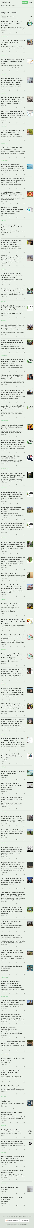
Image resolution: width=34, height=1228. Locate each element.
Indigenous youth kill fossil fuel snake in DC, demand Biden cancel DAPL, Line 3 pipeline (12, 656)
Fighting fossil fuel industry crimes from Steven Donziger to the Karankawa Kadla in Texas (13, 308)
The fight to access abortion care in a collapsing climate (13, 290)
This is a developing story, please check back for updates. (12, 280)
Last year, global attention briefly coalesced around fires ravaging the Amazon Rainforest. (13, 898)
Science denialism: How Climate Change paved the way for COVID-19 (12, 799)
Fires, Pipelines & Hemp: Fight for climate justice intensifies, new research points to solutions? (12, 494)
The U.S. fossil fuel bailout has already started (11, 922)
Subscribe (24, 2)
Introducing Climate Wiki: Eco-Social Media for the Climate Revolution (11, 23)
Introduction (4, 760)
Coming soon (5, 1101)
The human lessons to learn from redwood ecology (12, 1171)
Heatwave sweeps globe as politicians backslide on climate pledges (12, 227)
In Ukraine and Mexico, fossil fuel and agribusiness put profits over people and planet (12, 408)
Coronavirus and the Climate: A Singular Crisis (11, 967)
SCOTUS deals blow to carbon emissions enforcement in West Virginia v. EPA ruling (12, 275)
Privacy (15, 1216)
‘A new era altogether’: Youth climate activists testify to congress (10, 1072)
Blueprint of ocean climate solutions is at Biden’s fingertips (12, 165)
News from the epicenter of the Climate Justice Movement (12, 549)
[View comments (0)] (10, 33)
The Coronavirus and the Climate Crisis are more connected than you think (12, 952)
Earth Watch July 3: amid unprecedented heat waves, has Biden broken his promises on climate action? (12, 587)
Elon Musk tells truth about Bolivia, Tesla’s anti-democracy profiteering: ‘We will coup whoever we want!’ (13, 740)
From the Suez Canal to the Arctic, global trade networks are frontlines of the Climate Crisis (12, 671)
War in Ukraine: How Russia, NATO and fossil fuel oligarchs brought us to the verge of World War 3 (13, 392)
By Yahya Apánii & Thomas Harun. (10, 103)
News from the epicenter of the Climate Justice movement (12, 499)
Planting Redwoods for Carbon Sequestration (11, 1198)
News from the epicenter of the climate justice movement (11, 530)
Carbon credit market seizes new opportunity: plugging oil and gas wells (12, 61)
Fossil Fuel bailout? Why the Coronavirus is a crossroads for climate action (12, 937)
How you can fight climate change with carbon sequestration (12, 1157)
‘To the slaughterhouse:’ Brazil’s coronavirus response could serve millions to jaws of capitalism (12, 880)
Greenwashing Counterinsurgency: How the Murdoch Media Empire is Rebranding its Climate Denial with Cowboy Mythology (13, 113)
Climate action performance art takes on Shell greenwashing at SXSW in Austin (12, 377)
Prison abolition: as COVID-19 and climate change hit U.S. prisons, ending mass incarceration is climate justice (12, 721)
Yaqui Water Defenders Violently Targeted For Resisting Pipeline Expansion (12, 427)
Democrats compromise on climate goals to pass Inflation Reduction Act (13, 198)
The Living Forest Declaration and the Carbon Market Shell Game (12, 131)
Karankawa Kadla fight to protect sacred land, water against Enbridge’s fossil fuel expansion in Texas (12, 327)
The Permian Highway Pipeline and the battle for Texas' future (13, 1001)
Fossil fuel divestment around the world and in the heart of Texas (12, 817)
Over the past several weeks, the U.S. (11, 262)
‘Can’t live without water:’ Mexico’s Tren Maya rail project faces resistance (13, 42)
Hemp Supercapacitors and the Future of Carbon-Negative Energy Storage (13, 509)
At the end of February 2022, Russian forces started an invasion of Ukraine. (13, 397)
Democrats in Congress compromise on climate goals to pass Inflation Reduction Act (12, 209)
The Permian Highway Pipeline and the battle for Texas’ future (13, 1042)
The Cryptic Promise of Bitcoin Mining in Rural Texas (11, 148)
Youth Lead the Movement (10, 1086)
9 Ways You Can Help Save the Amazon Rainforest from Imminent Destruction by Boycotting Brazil (13, 706)
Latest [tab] (3, 17)
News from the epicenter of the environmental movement (9, 610)
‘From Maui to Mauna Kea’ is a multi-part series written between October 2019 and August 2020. (12, 695)
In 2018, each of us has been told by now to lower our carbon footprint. (13, 1161)
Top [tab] (8, 17)
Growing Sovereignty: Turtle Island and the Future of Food (13, 772)
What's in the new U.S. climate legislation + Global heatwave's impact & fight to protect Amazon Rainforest (12, 194)
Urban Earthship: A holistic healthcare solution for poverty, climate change (12, 785)
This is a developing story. (8, 213)
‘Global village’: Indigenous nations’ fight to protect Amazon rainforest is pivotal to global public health (13, 894)
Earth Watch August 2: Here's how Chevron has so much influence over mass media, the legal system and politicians (12, 525)
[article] (17, 27)
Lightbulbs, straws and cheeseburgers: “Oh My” (9, 1029)
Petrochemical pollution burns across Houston (11, 1114)
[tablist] (9, 16)
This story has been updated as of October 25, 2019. (12, 1046)
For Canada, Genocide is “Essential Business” (10, 854)
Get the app (25, 1220)
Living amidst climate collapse (11, 1141)
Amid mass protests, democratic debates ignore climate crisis (12, 1015)
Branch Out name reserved (10, 1187)
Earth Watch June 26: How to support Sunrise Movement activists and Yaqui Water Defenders (10, 606)
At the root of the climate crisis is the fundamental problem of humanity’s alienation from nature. (11, 1132)
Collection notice (27, 1216)
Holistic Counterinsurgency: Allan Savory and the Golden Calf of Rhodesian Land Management (12, 99)
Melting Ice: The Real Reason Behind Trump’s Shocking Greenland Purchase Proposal (11, 983)
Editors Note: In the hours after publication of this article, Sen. (13, 231)
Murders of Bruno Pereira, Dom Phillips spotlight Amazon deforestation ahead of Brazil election (11, 242)
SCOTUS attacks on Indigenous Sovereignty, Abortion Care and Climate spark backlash (11, 258)
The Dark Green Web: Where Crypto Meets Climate (10, 457)
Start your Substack (12, 1220)
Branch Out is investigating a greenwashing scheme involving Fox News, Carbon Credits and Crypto (12, 80)
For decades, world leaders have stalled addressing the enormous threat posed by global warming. (12, 1144)
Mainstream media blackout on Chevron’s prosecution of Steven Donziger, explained (12, 342)
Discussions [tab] (13, 17)
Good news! (4, 1189)
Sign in (30, 2)
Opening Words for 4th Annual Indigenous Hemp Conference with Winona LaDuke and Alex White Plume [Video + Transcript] (13, 475)
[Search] (31, 16)
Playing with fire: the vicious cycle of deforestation (12, 1059)
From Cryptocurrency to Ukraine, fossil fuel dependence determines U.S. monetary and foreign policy (13, 442)
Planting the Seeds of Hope (10, 1130)
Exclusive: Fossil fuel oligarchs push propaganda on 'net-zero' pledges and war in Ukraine (13, 361)
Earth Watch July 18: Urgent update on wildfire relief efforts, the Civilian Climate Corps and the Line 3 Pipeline (13, 560)
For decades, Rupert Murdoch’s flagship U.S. (12, 118)
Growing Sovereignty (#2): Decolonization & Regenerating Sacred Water (11, 756)
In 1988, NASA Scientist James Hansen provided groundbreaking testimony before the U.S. (13, 1088)
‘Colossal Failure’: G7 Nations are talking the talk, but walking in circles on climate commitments (13, 626)
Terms (20, 1216)
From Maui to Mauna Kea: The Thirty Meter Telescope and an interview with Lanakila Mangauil (12, 690)
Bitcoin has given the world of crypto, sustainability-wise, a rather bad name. (11, 460)
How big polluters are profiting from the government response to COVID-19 (12, 926)
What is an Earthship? (7, 789)
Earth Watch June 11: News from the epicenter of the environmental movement (13, 637)
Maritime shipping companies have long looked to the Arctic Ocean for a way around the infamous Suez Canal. (12, 676)
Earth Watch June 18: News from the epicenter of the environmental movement (13, 621)
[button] (2, 5)
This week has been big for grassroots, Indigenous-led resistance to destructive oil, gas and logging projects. (13, 641)
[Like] (2, 52)
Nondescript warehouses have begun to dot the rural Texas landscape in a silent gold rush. (13, 152)
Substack (9, 1224)
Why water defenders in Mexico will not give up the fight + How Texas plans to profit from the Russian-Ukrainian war (12, 412)
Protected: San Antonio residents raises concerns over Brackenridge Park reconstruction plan (13, 180)
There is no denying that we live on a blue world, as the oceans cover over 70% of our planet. (13, 169)
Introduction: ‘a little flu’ (7, 884)
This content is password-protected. (11, 184)
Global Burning (5, 1062)
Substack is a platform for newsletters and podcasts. (12, 1104)
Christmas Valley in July (9, 573)
